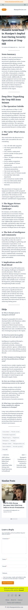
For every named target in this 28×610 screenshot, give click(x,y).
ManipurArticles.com (18, 443)
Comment (6, 538)
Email (4, 566)
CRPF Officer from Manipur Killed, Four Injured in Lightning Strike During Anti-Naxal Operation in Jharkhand (7, 463)
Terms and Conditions (14, 602)
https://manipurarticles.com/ (14, 1)
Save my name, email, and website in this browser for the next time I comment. (14, 578)
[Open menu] (24, 4)
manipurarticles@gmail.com (10, 47)
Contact (20, 600)
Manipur (7, 27)
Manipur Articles (6, 443)
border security (15, 431)
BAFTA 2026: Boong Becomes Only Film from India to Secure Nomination (13, 505)
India (3, 27)
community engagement (8, 434)
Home (7, 600)
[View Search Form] (3, 4)
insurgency (5, 440)
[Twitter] (12, 595)
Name (4, 559)
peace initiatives (6, 446)
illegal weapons (6, 437)
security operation (18, 446)
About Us (13, 600)
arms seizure (5, 431)
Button (4, 9)
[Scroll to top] (24, 607)
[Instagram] (16, 595)
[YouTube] (19, 595)
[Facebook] (8, 595)
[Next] (24, 501)
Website (4, 573)
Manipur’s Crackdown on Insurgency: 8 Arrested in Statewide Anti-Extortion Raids (21, 461)
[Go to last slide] (4, 501)
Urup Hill (4, 449)
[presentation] (14, 492)
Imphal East (15, 437)
